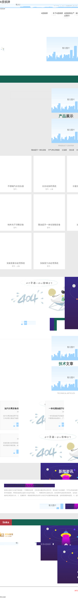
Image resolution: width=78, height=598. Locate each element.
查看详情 (26, 323)
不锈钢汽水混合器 (16, 186)
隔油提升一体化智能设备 (49, 224)
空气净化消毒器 (54, 150)
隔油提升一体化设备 (38, 150)
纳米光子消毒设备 (16, 224)
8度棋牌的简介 (10, 544)
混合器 (71, 150)
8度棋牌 (2, 9)
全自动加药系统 (49, 186)
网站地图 (3, 597)
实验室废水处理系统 (16, 263)
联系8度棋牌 (46, 544)
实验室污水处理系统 (49, 263)
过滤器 (64, 150)
